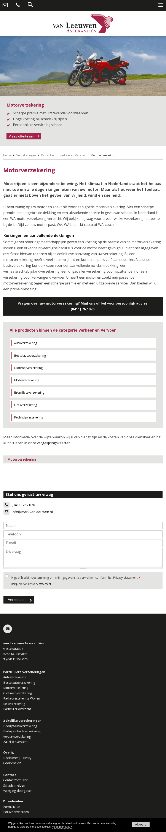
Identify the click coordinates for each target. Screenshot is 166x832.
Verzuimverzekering (17, 737)
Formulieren (11, 807)
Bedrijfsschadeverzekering (22, 731)
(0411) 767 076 (82, 309)
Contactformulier (15, 780)
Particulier (47, 155)
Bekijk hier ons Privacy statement (31, 584)
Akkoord (140, 824)
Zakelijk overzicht (15, 742)
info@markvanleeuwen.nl (32, 511)
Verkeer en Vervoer (72, 155)
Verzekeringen (26, 155)
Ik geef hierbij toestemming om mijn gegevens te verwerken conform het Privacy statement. (75, 577)
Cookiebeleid (12, 763)
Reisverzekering (14, 704)
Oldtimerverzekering (28, 368)
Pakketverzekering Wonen (21, 698)
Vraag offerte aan (21, 136)
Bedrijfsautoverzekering (20, 726)
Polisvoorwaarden (16, 812)
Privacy (26, 758)
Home (7, 155)
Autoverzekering (25, 343)
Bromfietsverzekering (29, 392)
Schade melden (14, 785)
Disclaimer (10, 758)
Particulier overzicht (17, 709)
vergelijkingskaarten (53, 443)
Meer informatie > (62, 826)
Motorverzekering (26, 380)
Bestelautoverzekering (30, 355)
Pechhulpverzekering (28, 417)
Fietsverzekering (25, 405)
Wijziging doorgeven (17, 791)
